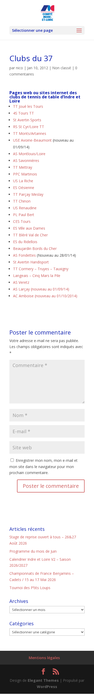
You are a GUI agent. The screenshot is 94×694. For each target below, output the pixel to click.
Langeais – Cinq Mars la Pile (36, 275)
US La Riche (23, 180)
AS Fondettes (24, 255)
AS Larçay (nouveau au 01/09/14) (41, 289)
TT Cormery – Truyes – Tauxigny (40, 268)
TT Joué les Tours (28, 106)
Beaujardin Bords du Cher (35, 248)
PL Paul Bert (23, 214)
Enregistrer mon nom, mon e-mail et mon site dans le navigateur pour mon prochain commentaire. (43, 466)
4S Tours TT (23, 113)
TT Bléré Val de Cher (30, 234)
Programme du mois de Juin (33, 551)
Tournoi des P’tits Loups (29, 587)
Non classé (61, 67)
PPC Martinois (25, 174)
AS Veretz (21, 282)
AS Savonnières (26, 160)
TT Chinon (22, 201)
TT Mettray (22, 167)
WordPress (47, 686)
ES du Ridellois (25, 241)
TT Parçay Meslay (28, 194)
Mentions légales (44, 657)
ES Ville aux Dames (29, 228)
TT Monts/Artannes (29, 133)
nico (19, 67)
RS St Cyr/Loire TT (28, 126)
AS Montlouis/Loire (29, 153)
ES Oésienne (23, 187)
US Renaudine (25, 207)
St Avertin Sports (27, 119)
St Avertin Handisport (31, 262)
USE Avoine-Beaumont (32, 140)
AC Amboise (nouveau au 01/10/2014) (45, 295)
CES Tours (22, 221)
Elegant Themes (43, 680)
